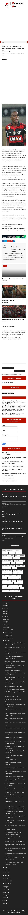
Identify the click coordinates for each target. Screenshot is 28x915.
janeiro (7, 883)
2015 (4, 624)
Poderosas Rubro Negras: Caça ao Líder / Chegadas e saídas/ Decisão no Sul (13, 407)
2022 (4, 605)
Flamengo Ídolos (6, 568)
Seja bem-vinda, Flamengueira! (13, 670)
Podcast (4, 585)
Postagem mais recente (8, 368)
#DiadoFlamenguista (8, 478)
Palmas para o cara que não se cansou (15, 722)
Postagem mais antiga (19, 370)
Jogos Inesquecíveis (7, 575)
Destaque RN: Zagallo (10, 760)
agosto (7, 640)
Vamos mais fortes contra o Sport (14, 776)
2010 (4, 895)
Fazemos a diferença (7, 560)
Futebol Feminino (17, 570)
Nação (14, 580)
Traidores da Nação (7, 590)
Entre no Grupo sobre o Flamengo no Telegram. (13, 228)
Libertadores (17, 575)
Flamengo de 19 (20, 565)
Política (10, 585)
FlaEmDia (4, 565)
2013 (4, 887)
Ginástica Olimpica (6, 573)
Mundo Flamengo (6, 580)
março (7, 878)
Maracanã (10, 578)
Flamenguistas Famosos (9, 481)
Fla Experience (5, 563)
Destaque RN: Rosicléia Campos (13, 686)
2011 (4, 892)
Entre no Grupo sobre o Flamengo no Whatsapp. (13, 230)
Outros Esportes (18, 583)
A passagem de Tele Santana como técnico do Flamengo (12, 513)
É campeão (16, 590)
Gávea (14, 573)
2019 (4, 613)
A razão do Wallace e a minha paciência (15, 808)
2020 (4, 611)
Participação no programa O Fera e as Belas (14, 405)
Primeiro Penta (17, 585)
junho (6, 870)
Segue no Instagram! (6, 226)
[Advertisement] (14, 25)
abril (6, 875)
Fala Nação (16, 558)
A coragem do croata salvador (13, 699)
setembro (7, 638)
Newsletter (20, 580)
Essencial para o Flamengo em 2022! (13, 466)
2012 (4, 889)
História (20, 573)
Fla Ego (23, 560)
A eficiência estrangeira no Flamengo (15, 689)
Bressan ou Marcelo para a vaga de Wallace (12, 279)
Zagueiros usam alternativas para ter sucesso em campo (13, 299)
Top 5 (21, 588)
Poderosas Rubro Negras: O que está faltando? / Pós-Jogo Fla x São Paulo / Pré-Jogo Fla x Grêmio (14, 402)
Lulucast (4, 578)
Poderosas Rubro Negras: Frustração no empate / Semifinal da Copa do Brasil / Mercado (13, 410)
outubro (7, 635)
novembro (8, 632)
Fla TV (12, 563)
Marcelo (4, 55)
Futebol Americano (7, 570)
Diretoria (22, 555)
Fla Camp (17, 560)
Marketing (17, 578)
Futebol (14, 568)
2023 (4, 603)
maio (6, 872)
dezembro (8, 629)
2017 (4, 619)
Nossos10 (4, 583)
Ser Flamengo (5, 588)
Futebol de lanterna (10, 829)
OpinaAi (10, 583)
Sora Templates (16, 911)
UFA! (6, 725)
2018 (4, 616)
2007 (4, 903)
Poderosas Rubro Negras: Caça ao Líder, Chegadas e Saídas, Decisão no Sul (13, 414)
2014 (4, 627)
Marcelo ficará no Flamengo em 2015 (13, 319)
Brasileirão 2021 (17, 550)
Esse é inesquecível (7, 558)
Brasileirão (9, 550)
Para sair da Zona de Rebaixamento (14, 841)
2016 (4, 622)
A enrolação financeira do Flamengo (15, 806)
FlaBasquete (19, 563)
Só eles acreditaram (10, 702)
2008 (4, 900)
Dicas (16, 555)
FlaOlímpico (12, 565)
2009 (4, 897)
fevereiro (7, 881)
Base (3, 550)
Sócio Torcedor (15, 588)
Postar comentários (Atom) (13, 374)
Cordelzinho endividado (11, 696)
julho (6, 867)
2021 (4, 608)
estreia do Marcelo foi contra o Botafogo (12, 166)
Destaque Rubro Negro (7, 555)
